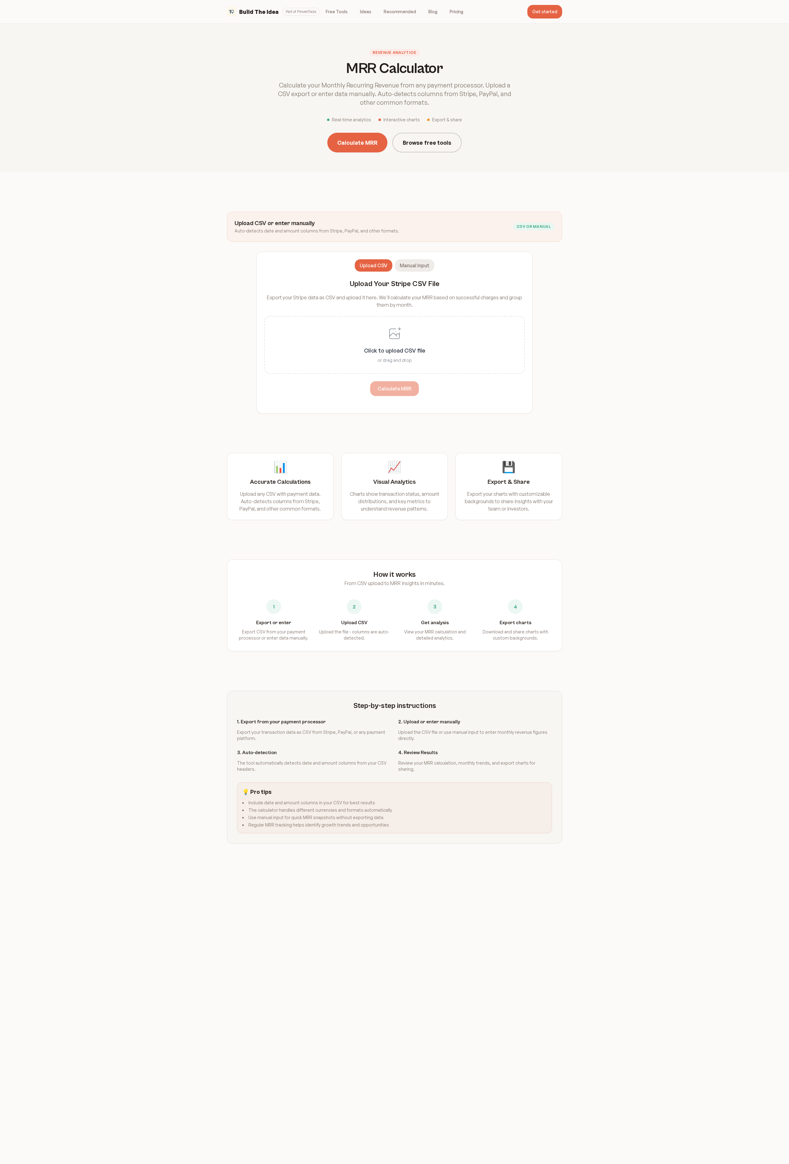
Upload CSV (373, 265)
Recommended (400, 11)
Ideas (365, 11)
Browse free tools (427, 142)
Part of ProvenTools (301, 11)
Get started (544, 11)
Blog (432, 11)
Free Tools (337, 11)
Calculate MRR (357, 142)
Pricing (456, 11)
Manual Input (414, 265)
